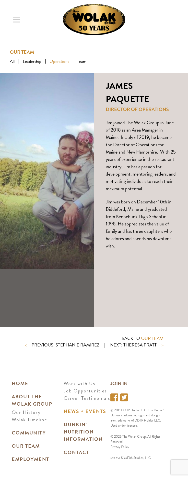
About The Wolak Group (32, 400)
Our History (26, 412)
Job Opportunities (85, 390)
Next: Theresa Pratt (137, 345)
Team (81, 61)
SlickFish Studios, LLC (136, 457)
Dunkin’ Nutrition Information (83, 432)
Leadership (32, 61)
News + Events (85, 411)
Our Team (26, 446)
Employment (30, 459)
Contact (76, 452)
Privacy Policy (119, 446)
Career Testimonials (87, 398)
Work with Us (79, 383)
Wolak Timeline (29, 419)
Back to (143, 338)
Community (29, 432)
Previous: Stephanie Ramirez (62, 345)
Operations (59, 61)
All (12, 61)
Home (20, 383)
